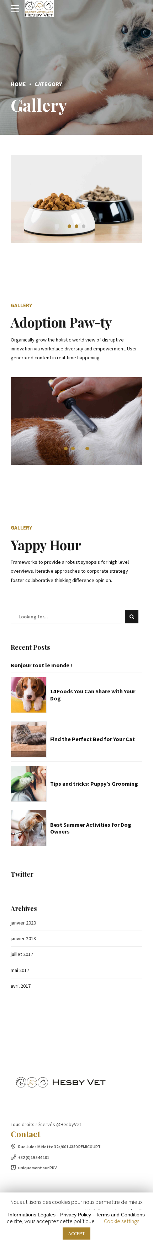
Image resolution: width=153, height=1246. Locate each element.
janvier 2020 (23, 923)
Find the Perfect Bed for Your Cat (92, 739)
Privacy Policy (75, 1214)
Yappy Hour (46, 544)
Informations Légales (32, 1214)
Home (18, 83)
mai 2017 (20, 970)
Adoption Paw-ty (61, 322)
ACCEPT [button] (76, 1233)
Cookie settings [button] (121, 1221)
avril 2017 (21, 986)
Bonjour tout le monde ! (41, 665)
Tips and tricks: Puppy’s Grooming (94, 783)
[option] (76, 199)
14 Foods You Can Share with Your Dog (92, 694)
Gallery (21, 305)
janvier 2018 (23, 938)
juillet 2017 (22, 954)
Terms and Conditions (120, 1214)
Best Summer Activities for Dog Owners (90, 828)
